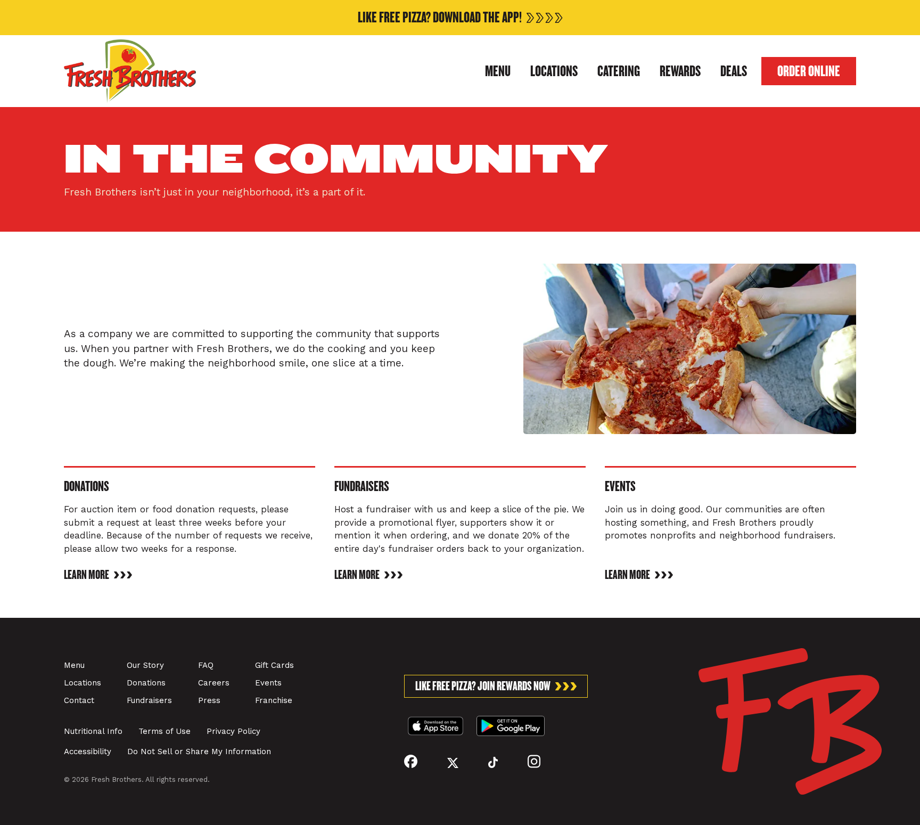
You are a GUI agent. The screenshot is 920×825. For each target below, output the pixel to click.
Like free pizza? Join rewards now (483, 686)
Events (268, 683)
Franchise (273, 700)
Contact (79, 700)
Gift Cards (274, 665)
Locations (554, 71)
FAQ (205, 665)
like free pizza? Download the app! (440, 18)
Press (209, 700)
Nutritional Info (93, 731)
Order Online (808, 71)
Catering (618, 71)
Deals (733, 71)
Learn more (86, 575)
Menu (498, 71)
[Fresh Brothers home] (130, 71)
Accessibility (87, 751)
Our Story (145, 665)
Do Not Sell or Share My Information (199, 751)
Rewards (680, 71)
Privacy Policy (233, 731)
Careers (213, 683)
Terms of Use (164, 731)
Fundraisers (149, 700)
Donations (146, 683)
